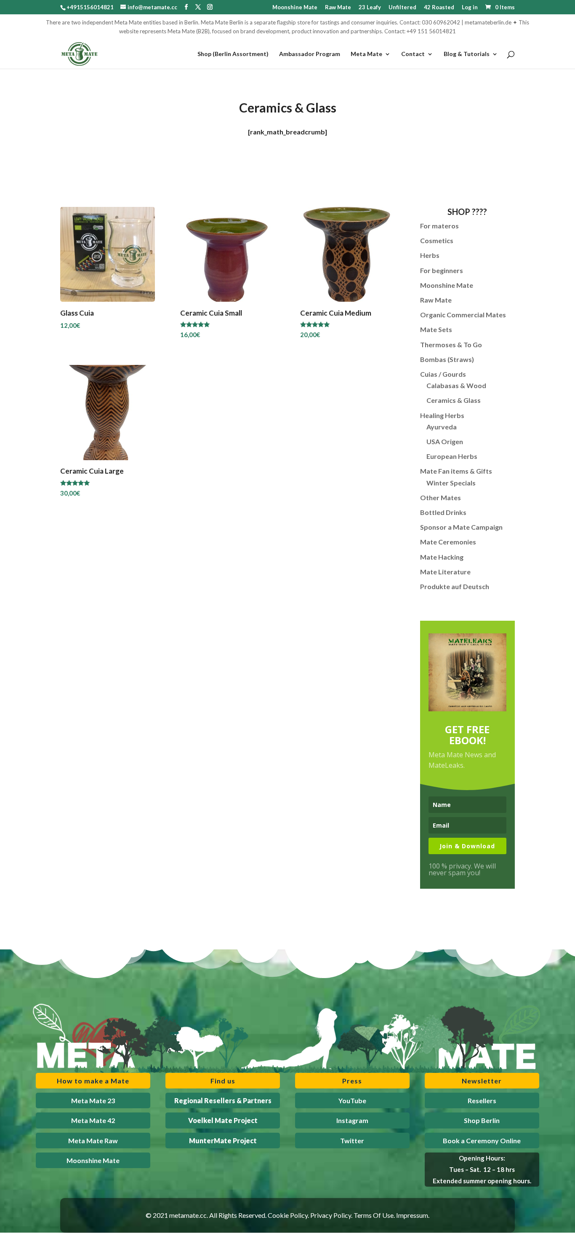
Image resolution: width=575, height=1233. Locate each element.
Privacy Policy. (331, 1215)
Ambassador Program (309, 54)
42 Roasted (439, 8)
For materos (439, 226)
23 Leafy (370, 8)
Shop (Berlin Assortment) (233, 54)
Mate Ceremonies (448, 542)
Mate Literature (445, 572)
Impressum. (412, 1215)
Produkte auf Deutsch (454, 586)
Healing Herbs (442, 415)
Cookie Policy (288, 1215)
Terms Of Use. (374, 1215)
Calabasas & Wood (456, 385)
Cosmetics (436, 240)
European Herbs (451, 456)
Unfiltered (402, 8)
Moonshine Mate (294, 8)
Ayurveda (441, 427)
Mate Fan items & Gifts (456, 471)
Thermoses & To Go (451, 344)
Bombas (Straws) (447, 359)
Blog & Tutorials (467, 54)
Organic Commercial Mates (463, 315)
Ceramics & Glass (453, 400)
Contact (413, 54)
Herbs (429, 255)
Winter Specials (451, 483)
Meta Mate (366, 54)
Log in (470, 8)
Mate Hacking (441, 557)
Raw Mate (338, 8)
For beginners (441, 270)
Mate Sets (436, 329)
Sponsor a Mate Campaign (461, 527)
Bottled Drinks (443, 512)
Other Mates (440, 497)
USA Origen (444, 441)
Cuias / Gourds (443, 374)
